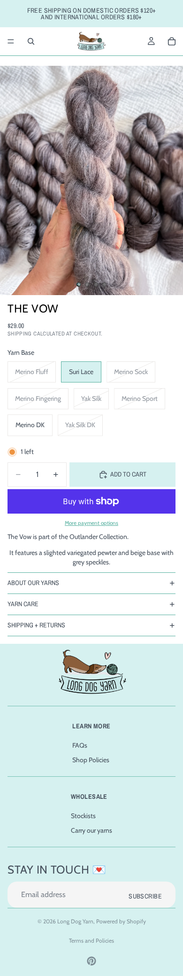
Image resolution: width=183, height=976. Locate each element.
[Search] (31, 41)
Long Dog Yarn (75, 921)
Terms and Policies (91, 940)
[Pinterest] (91, 961)
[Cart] (171, 41)
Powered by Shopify (121, 921)
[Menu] (11, 41)
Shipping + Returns (36, 625)
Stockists (83, 816)
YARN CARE (23, 604)
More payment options (91, 523)
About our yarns (33, 582)
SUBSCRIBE (145, 896)
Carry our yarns (91, 830)
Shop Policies (90, 760)
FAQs (79, 745)
